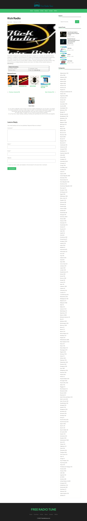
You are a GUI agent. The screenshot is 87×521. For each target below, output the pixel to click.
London (62, 292)
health (61, 233)
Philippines (62, 370)
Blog (61, 126)
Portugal (62, 380)
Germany (62, 216)
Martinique (62, 311)
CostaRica (62, 167)
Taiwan (62, 444)
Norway (62, 354)
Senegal (62, 405)
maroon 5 (62, 309)
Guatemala (62, 225)
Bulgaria (62, 140)
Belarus (62, 120)
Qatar (61, 384)
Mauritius (62, 313)
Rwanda (62, 395)
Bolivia (61, 130)
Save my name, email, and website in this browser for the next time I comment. (28, 164)
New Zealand (63, 341)
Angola (62, 89)
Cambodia (62, 145)
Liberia (61, 288)
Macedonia (62, 296)
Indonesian (63, 251)
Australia (62, 104)
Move (61, 327)
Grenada (62, 222)
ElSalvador (62, 196)
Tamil (61, 448)
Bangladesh (63, 116)
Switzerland (63, 440)
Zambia (62, 495)
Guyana (62, 229)
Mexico (62, 315)
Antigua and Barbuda (65, 91)
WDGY (69, 54)
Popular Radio (63, 378)
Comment (10, 128)
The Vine (69, 48)
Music (61, 329)
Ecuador (62, 190)
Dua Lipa (62, 188)
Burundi (62, 143)
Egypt (61, 194)
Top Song (62, 462)
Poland (61, 374)
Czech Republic (64, 175)
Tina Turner (63, 454)
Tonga (61, 458)
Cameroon (62, 147)
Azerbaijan (62, 108)
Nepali (61, 337)
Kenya (61, 274)
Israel (61, 259)
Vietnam (62, 491)
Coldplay (62, 159)
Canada (62, 149)
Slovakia (62, 411)
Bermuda (62, 124)
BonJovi (62, 132)
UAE (61, 473)
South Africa (63, 419)
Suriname (62, 436)
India (61, 245)
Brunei (61, 138)
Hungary (62, 241)
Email (9, 151)
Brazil (61, 136)
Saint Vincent (63, 401)
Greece (62, 220)
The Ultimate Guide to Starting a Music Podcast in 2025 (73, 33)
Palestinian (62, 362)
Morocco (62, 325)
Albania (62, 81)
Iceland (62, 243)
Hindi (61, 235)
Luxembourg (63, 294)
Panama (62, 364)
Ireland (61, 257)
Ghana (61, 218)
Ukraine (62, 479)
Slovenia (62, 413)
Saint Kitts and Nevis (65, 397)
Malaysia (62, 302)
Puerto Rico (63, 382)
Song (61, 417)
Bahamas (62, 110)
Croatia (62, 169)
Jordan (62, 270)
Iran (61, 253)
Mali (61, 304)
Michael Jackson (64, 317)
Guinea (62, 227)
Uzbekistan (63, 485)
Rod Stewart (63, 389)
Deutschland (63, 179)
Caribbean (62, 151)
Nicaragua (62, 350)
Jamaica (62, 266)
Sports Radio (63, 429)
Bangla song (63, 114)
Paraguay (62, 366)
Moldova (62, 321)
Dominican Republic (65, 186)
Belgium (62, 122)
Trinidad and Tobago (65, 466)
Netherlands (63, 339)
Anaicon (62, 85)
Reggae (62, 386)
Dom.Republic (63, 181)
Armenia (62, 97)
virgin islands (63, 493)
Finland (62, 206)
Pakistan (62, 360)
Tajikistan (62, 446)
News (61, 343)
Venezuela (62, 487)
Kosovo (62, 278)
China (61, 157)
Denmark (62, 177)
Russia (61, 393)
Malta (61, 307)
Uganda (62, 475)
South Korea (63, 421)
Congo (61, 165)
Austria (62, 106)
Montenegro (63, 323)
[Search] (77, 21)
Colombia (62, 161)
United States (63, 481)
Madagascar (63, 298)
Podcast (62, 372)
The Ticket (69, 60)
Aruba (61, 102)
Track (61, 464)
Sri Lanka (62, 432)
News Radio (63, 348)
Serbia (61, 407)
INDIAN (62, 247)
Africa (61, 75)
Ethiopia (62, 204)
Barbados (62, 118)
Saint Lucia (62, 399)
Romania (62, 391)
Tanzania (62, 450)
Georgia (62, 214)
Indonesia (62, 249)
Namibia (62, 335)
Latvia (61, 282)
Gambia (62, 210)
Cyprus (62, 173)
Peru (61, 368)
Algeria (61, 83)
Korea (61, 276)
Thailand (62, 452)
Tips (61, 456)
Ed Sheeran (63, 192)
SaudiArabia (63, 403)
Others (61, 358)
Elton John (62, 198)
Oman (61, 356)
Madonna (62, 300)
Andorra (62, 87)
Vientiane (62, 489)
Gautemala (62, 212)
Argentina (62, 95)
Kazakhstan (63, 272)
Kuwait (61, 280)
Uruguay (62, 483)
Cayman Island (63, 153)
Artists (61, 99)
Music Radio (63, 333)
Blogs (61, 128)
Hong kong (63, 239)
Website (9, 157)
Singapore (62, 409)
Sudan (61, 434)
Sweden (62, 438)
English (62, 200)
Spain (61, 423)
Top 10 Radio (63, 460)
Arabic (61, 93)
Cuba (61, 171)
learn (61, 284)
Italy (61, 261)
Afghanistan (63, 73)
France (61, 208)
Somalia (62, 415)
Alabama (62, 77)
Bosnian (62, 134)
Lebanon (62, 286)
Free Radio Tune (43, 509)
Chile (61, 155)
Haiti (61, 231)
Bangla (61, 112)
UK (61, 477)
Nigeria (62, 352)
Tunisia (62, 468)
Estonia (62, 202)
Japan (61, 268)
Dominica (62, 184)
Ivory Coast (63, 263)
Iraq (61, 255)
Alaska (61, 79)
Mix (61, 319)
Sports (61, 425)
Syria (61, 442)
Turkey (61, 470)
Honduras (62, 237)
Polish (61, 376)
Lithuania (62, 290)
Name (9, 144)
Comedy (62, 163)
